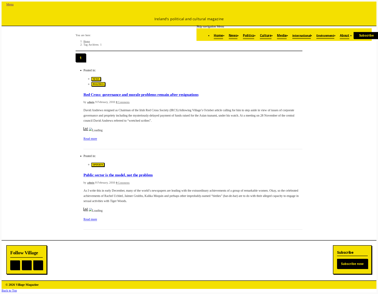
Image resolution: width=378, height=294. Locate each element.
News (96, 79)
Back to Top (9, 290)
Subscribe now (352, 264)
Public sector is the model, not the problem (118, 175)
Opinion (98, 165)
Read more (90, 138)
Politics (98, 84)
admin (90, 102)
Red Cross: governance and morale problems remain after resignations (140, 94)
